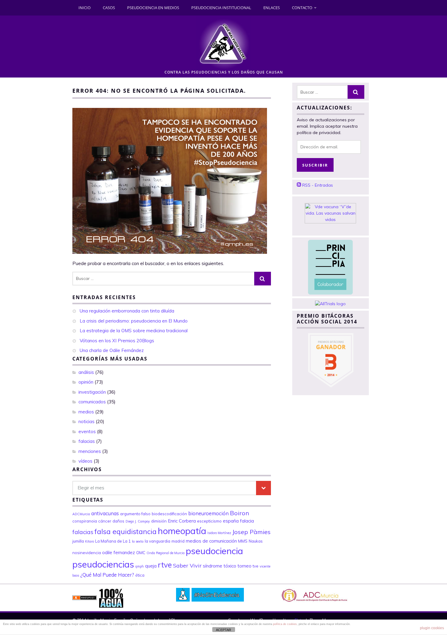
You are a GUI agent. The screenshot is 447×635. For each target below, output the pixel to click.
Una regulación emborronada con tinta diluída (127, 311)
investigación (92, 392)
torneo (244, 566)
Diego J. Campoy (138, 521)
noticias (86, 421)
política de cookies (285, 624)
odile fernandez (118, 552)
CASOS (109, 7)
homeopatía (182, 530)
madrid (178, 541)
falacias (86, 441)
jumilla (78, 541)
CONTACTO (302, 7)
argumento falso (135, 513)
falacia (247, 521)
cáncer (104, 521)
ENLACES (271, 7)
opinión (85, 382)
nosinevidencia (86, 552)
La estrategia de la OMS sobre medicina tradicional (134, 330)
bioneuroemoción (208, 513)
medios (86, 412)
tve (255, 566)
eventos (87, 431)
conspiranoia (84, 521)
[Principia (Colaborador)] (330, 265)
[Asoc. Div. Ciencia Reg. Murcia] (314, 593)
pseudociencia (214, 550)
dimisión (159, 521)
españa (231, 521)
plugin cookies (432, 628)
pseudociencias (103, 564)
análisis (86, 372)
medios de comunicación (211, 541)
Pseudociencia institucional (221, 7)
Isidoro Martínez (219, 533)
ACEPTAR (223, 630)
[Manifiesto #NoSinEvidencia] (210, 593)
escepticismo (209, 521)
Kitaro (89, 541)
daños (118, 521)
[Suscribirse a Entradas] (299, 185)
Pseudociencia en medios (153, 7)
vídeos (85, 461)
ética (139, 575)
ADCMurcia (81, 514)
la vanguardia (157, 541)
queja (151, 566)
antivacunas (105, 513)
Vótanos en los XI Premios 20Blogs (117, 340)
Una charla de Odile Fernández (112, 350)
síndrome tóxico (219, 566)
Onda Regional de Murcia (166, 553)
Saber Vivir (187, 565)
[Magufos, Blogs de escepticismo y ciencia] (84, 596)
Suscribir (315, 165)
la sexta (138, 541)
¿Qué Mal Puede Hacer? (107, 574)
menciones (89, 451)
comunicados (92, 402)
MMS (243, 541)
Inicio (84, 7)
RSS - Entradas (317, 185)
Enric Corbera (182, 521)
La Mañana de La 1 (113, 541)
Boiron (239, 513)
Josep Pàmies (251, 532)
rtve (165, 564)
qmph (139, 566)
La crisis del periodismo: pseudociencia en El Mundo (134, 321)
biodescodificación (169, 513)
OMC (140, 552)
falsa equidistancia (126, 531)
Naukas (256, 541)
